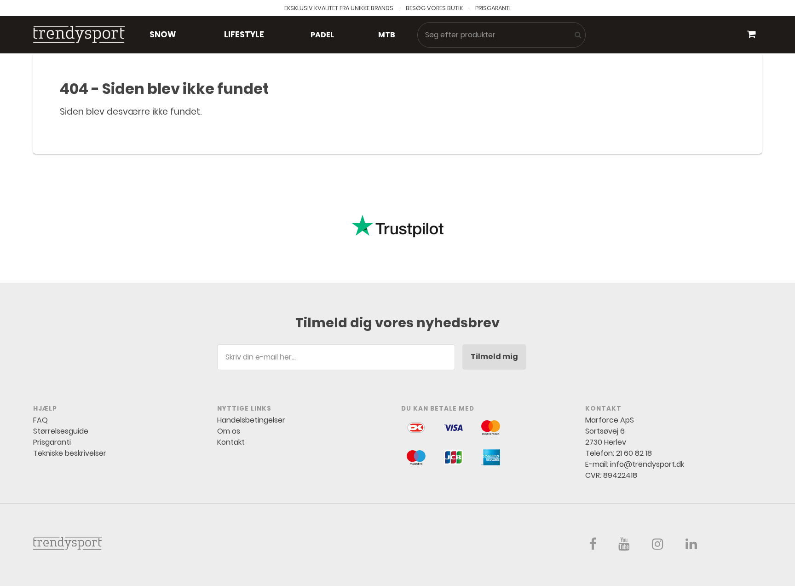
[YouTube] (624, 546)
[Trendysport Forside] (79, 34)
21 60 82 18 (634, 453)
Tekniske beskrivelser (69, 453)
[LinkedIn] (691, 546)
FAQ (40, 420)
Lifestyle (244, 34)
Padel (322, 34)
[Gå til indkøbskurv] (751, 35)
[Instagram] (657, 546)
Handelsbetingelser (251, 420)
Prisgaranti (52, 442)
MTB (386, 34)
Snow (163, 34)
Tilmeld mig (494, 356)
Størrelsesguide (60, 431)
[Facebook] (592, 546)
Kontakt (231, 442)
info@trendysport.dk (647, 464)
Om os (228, 431)
